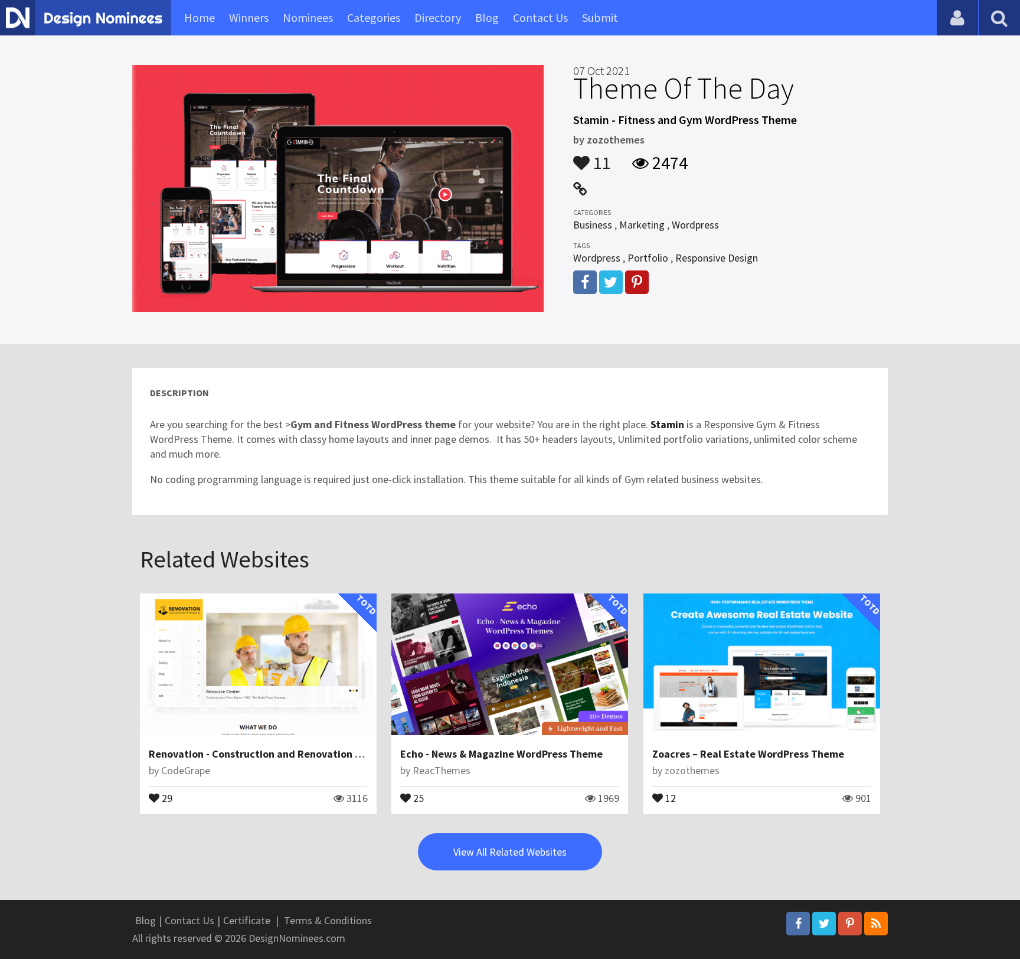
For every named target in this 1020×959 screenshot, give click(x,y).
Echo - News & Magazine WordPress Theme (501, 754)
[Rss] (876, 923)
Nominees (308, 17)
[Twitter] (824, 923)
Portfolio (647, 258)
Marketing (642, 224)
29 (165, 797)
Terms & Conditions (328, 920)
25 (417, 797)
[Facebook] (798, 923)
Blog (487, 17)
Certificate (246, 920)
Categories (373, 17)
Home (199, 17)
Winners (249, 17)
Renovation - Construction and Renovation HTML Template (289, 754)
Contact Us (540, 17)
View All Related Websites (510, 852)
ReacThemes (441, 770)
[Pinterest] (850, 923)
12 (669, 797)
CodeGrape (185, 770)
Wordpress (695, 224)
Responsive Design (716, 258)
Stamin (667, 424)
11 (600, 157)
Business (592, 224)
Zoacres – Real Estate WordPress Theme (748, 754)
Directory (437, 17)
